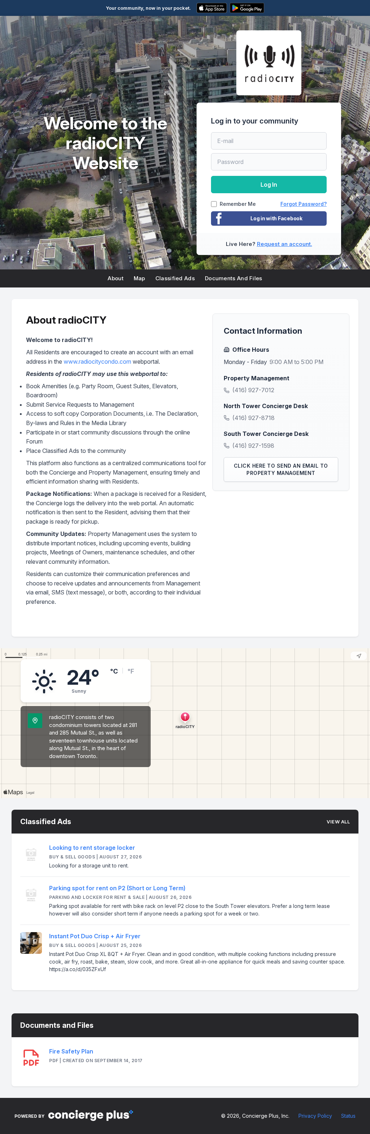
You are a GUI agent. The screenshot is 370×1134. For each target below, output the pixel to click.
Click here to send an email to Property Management (281, 469)
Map (139, 278)
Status (348, 1116)
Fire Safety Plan (71, 1051)
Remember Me (238, 204)
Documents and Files (233, 278)
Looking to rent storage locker (92, 847)
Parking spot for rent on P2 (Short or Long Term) (117, 888)
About (116, 278)
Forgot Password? (303, 204)
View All (338, 821)
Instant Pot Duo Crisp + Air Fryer (95, 936)
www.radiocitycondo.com (97, 361)
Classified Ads (175, 278)
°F (131, 671)
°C (114, 671)
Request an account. (284, 244)
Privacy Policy (315, 1116)
